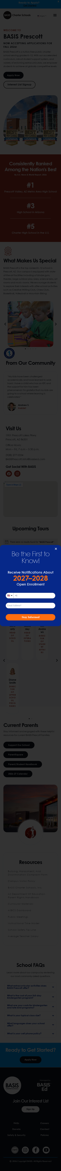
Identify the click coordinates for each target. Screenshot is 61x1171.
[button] (55, 548)
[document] (30, 585)
